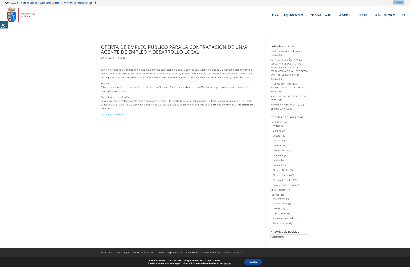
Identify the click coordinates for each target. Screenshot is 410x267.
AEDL (328, 15)
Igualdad (277, 160)
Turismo (362, 15)
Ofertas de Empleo (282, 180)
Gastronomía (280, 213)
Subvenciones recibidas (285, 184)
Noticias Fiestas (281, 170)
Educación (278, 155)
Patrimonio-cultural (283, 218)
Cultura (276, 135)
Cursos (276, 140)
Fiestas (276, 208)
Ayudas (276, 125)
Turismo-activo (281, 223)
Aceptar (253, 261)
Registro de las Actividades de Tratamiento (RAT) (214, 252)
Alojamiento (279, 198)
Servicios (344, 15)
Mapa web (106, 252)
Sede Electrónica (385, 15)
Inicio (275, 15)
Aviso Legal (123, 252)
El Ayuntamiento (293, 15)
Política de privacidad (170, 252)
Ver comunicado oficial (112, 114)
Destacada (278, 150)
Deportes (278, 145)
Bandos (277, 130)
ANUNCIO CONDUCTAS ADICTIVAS (289, 96)
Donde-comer (280, 203)
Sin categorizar (278, 189)
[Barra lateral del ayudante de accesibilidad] (4, 24)
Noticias (316, 15)
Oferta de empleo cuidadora (285, 51)
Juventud (277, 165)
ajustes (227, 263)
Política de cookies (143, 252)
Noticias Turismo (282, 175)
